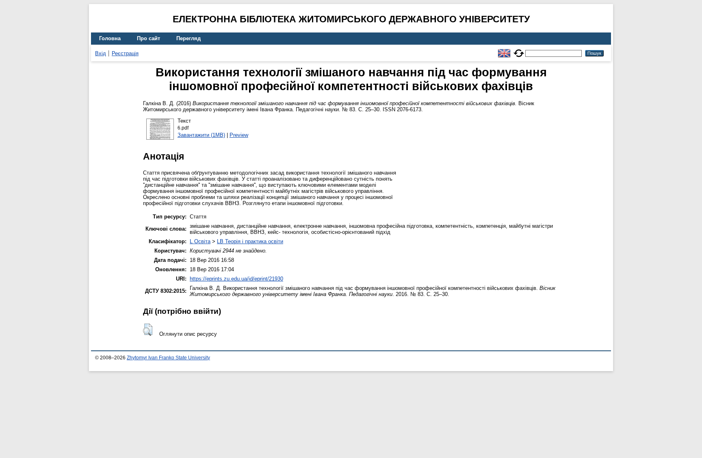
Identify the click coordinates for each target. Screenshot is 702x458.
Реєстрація (125, 53)
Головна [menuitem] (110, 38)
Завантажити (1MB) (201, 135)
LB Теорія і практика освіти (250, 241)
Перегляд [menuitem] (188, 38)
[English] (504, 50)
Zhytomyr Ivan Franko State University (168, 357)
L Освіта (200, 241)
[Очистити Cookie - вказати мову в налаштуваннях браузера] (518, 50)
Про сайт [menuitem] (148, 38)
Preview (239, 135)
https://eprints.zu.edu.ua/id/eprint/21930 (236, 279)
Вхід (100, 53)
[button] (147, 330)
